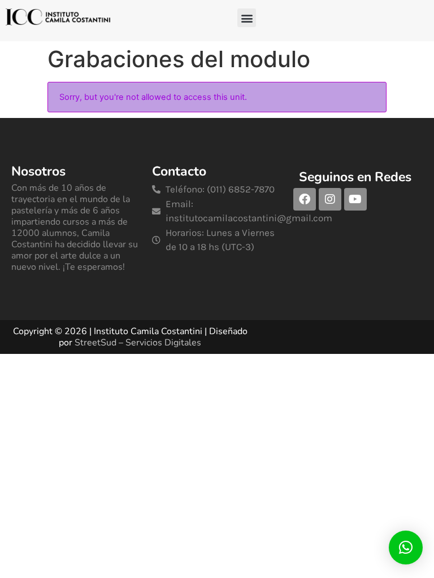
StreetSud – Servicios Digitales (138, 342)
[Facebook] (304, 199)
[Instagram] (330, 199)
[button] (246, 17)
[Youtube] (355, 199)
